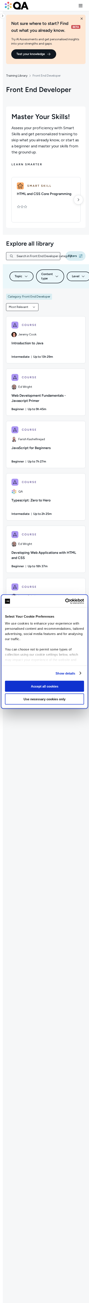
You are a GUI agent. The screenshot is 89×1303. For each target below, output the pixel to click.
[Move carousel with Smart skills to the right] (78, 200)
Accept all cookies (44, 686)
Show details (65, 673)
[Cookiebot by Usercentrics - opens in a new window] (65, 601)
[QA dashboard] (16, 5)
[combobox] (22, 307)
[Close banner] (82, 19)
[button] (80, 5)
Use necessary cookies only (44, 699)
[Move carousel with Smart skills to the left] (13, 200)
